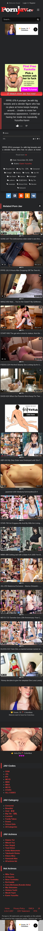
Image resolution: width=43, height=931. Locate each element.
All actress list (11, 861)
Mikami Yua (10, 843)
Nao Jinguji (10, 845)
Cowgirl (9, 173)
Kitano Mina (10, 856)
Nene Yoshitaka (11, 880)
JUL (7, 774)
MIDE (7, 782)
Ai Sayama (9, 877)
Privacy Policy (19, 908)
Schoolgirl (32, 176)
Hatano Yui (9, 840)
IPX (6, 777)
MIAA (7, 785)
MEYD (7, 779)
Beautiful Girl (10, 169)
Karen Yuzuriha (26, 164)
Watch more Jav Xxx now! (22, 94)
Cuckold (8, 816)
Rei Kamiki (9, 882)
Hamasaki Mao (11, 858)
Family (27, 173)
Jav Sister (12, 176)
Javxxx (22, 176)
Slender (33, 184)
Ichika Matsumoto (12, 851)
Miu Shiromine (11, 887)
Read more (20, 155)
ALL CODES (10, 793)
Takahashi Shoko (12, 853)
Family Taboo (11, 819)
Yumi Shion (10, 848)
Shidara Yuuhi (11, 890)
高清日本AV (23, 180)
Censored (36, 169)
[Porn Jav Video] (19, 10)
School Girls (23, 184)
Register (32, 3)
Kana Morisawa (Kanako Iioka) (18, 885)
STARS (8, 790)
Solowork (22, 188)
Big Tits (33, 180)
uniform (12, 180)
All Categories (11, 827)
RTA (35, 911)
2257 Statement (23, 911)
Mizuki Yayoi (10, 893)
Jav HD (36, 173)
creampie (11, 184)
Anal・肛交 (9, 811)
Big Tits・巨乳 (24, 169)
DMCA (31, 908)
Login (25, 3)
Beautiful (9, 808)
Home (7, 908)
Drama (18, 173)
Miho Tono (9, 874)
